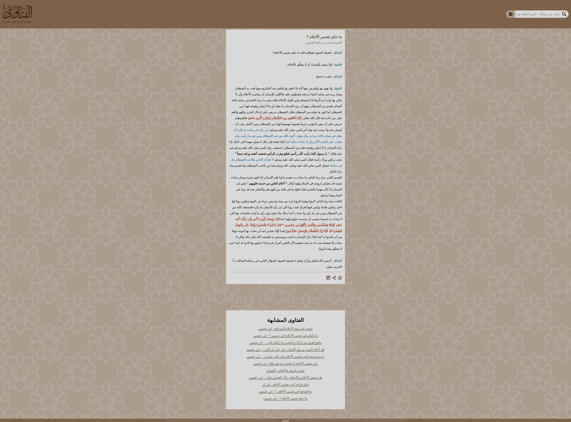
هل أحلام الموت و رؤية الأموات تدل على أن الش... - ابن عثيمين (285, 349)
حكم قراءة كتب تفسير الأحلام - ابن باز (285, 384)
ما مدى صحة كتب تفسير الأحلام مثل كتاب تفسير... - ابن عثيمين (285, 356)
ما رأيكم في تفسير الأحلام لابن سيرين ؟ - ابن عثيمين (285, 335)
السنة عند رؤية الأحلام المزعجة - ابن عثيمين (286, 328)
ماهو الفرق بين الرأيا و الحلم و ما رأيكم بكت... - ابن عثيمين (285, 342)
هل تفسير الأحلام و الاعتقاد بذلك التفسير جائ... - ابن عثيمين (285, 377)
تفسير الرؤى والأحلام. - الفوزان (285, 370)
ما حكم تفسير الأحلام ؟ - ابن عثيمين (285, 398)
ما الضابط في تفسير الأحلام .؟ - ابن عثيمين (285, 391)
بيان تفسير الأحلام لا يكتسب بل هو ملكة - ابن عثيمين (285, 363)
